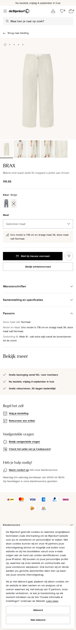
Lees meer (52, 600)
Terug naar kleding (18, 32)
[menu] (5, 11)
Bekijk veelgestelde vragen (24, 441)
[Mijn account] (53, 11)
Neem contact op (19, 470)
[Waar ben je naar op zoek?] (7, 21)
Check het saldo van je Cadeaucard (30, 449)
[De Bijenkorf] (19, 11)
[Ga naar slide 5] (23, 44)
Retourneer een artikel (22, 420)
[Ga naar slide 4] (18, 44)
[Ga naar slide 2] (9, 44)
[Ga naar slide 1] (5, 44)
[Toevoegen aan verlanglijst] (69, 256)
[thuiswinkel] (43, 510)
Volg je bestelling (18, 413)
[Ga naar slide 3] (14, 44)
